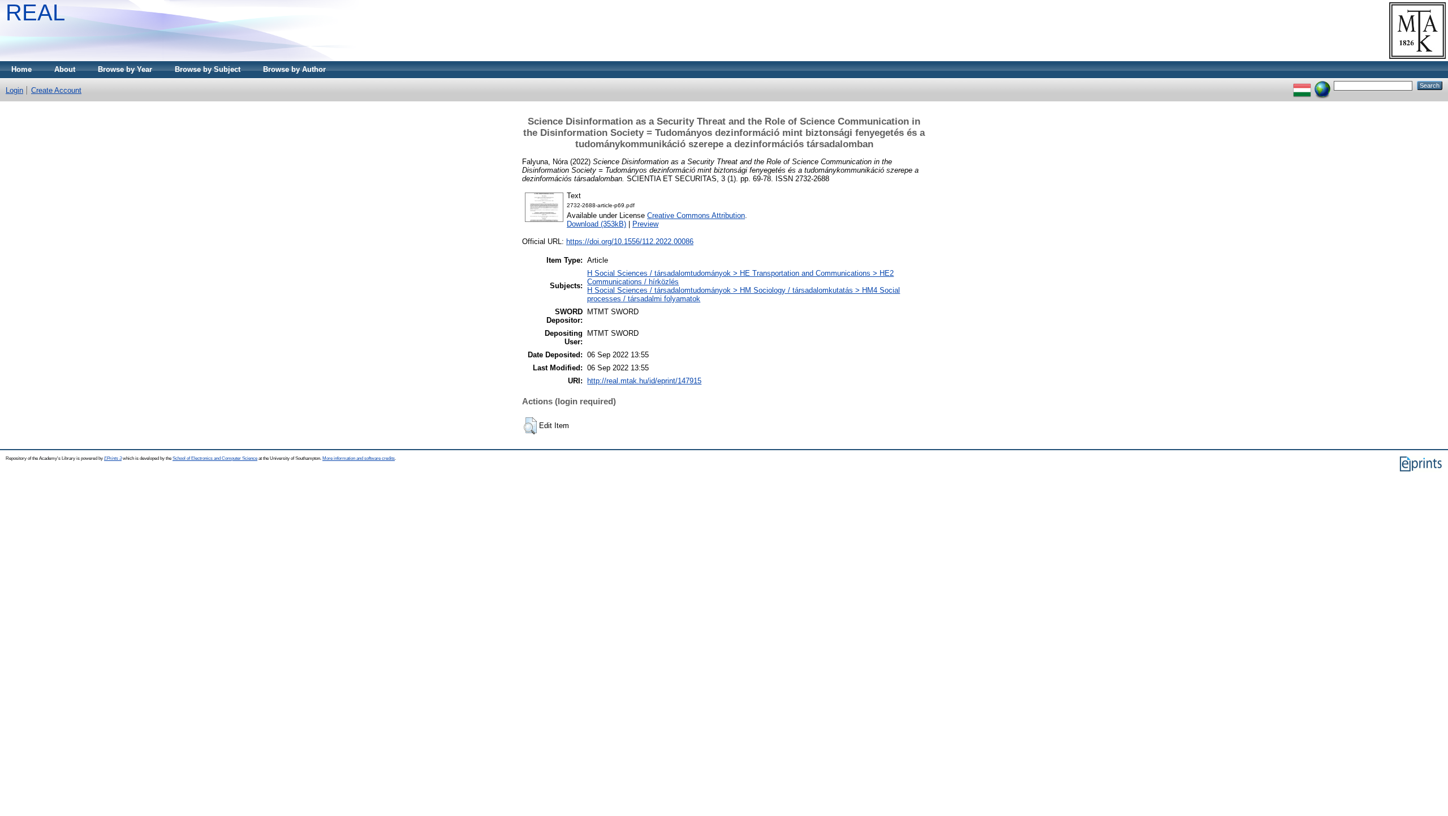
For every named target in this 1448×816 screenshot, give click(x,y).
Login (14, 90)
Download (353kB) (596, 224)
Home (21, 69)
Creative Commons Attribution (696, 215)
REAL (35, 12)
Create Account (56, 90)
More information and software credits (358, 458)
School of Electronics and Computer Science (215, 458)
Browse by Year (125, 69)
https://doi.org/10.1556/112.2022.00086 (629, 241)
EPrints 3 (113, 458)
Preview (645, 224)
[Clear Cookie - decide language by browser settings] (1322, 85)
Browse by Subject (207, 69)
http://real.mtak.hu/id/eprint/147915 (644, 381)
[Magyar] (1302, 85)
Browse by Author (294, 69)
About (64, 69)
